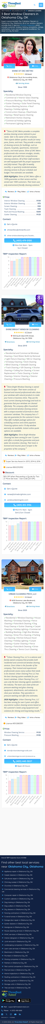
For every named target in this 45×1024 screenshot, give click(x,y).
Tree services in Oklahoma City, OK (17, 988)
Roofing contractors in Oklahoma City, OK (19, 977)
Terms (12, 1017)
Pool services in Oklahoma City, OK (17, 970)
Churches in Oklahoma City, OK (16, 886)
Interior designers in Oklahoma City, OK (19, 938)
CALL (10, 66)
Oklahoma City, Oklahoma (25, 866)
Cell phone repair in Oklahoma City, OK (18, 879)
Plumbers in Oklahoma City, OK (16, 956)
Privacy (4, 1017)
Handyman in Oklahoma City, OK (16, 927)
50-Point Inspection (27, 25)
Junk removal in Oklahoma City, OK (17, 941)
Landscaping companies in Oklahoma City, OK (21, 945)
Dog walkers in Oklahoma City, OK (17, 906)
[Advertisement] (22, 832)
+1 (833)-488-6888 (16, 1010)
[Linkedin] (20, 1014)
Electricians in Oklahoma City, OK (16, 952)
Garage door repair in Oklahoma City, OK (19, 920)
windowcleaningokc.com (17, 500)
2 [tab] (20, 60)
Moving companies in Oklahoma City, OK (19, 959)
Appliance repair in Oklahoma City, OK (18, 871)
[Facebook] (2, 1014)
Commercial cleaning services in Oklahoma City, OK (21, 890)
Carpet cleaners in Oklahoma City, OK (18, 875)
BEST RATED (6, 11)
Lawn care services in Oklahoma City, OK (19, 949)
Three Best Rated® (21, 1022)
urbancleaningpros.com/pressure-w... (21, 756)
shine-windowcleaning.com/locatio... (21, 236)
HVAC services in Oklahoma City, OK (18, 934)
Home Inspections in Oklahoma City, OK (19, 973)
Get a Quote (12, 224)
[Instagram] (11, 1014)
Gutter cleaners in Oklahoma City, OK (18, 924)
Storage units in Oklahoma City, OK (17, 984)
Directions (11, 342)
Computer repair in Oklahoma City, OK (18, 895)
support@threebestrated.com (18, 1007)
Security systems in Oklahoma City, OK (18, 981)
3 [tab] (22, 60)
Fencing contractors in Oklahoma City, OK (19, 913)
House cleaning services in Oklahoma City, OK (21, 931)
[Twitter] (6, 1014)
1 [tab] (18, 60)
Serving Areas (23, 83)
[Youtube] (15, 1014)
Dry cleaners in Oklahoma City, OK (17, 909)
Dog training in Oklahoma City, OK (17, 902)
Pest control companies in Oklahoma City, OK (21, 966)
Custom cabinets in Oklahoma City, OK (18, 899)
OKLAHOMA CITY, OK (19, 11)
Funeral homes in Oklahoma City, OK (18, 917)
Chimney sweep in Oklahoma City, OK (18, 882)
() (28, 74)
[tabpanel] (23, 51)
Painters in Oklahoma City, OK (15, 963)
